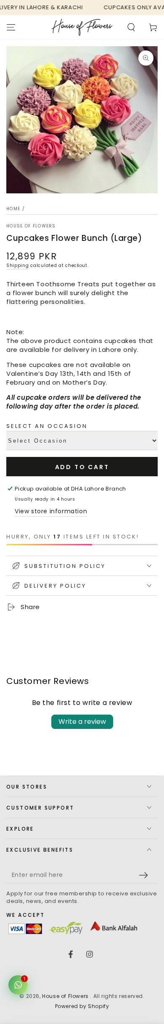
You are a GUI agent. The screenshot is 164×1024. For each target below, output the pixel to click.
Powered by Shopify (82, 1006)
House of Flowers (31, 226)
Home (13, 209)
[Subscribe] (145, 875)
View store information (51, 511)
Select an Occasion (46, 426)
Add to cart (82, 467)
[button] (131, 27)
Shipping (17, 265)
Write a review (82, 721)
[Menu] (11, 27)
